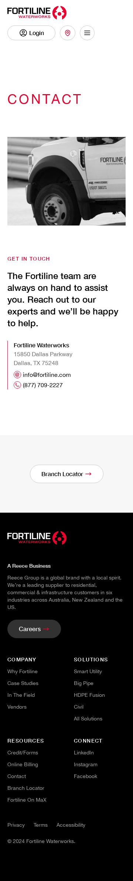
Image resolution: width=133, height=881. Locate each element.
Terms (41, 825)
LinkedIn (84, 753)
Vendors (17, 707)
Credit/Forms (22, 753)
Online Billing (22, 764)
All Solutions (88, 719)
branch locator (25, 788)
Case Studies (22, 683)
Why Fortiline (22, 671)
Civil (78, 707)
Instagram (86, 764)
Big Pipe (83, 683)
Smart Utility (88, 671)
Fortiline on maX (27, 800)
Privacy (16, 825)
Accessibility (71, 825)
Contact (16, 776)
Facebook (85, 776)
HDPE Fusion (89, 695)
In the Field (21, 695)
